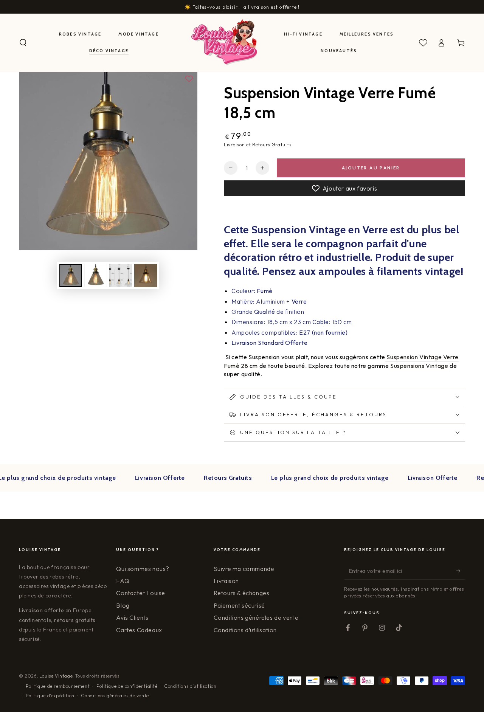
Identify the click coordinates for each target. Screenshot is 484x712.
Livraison (226, 581)
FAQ (122, 581)
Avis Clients (132, 617)
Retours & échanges (242, 593)
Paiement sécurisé (239, 605)
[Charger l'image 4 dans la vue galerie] (145, 275)
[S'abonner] (460, 571)
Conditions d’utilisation (245, 630)
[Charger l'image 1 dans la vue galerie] (70, 275)
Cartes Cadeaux (139, 630)
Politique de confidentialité (127, 686)
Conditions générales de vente (256, 617)
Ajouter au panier (371, 168)
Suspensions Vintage (419, 365)
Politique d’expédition (50, 695)
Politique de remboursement (58, 686)
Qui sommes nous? (142, 568)
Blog (122, 605)
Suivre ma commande (244, 568)
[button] (23, 42)
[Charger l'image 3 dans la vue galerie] (120, 275)
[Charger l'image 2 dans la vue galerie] (95, 275)
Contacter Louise (140, 593)
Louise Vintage (56, 676)
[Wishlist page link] (423, 43)
